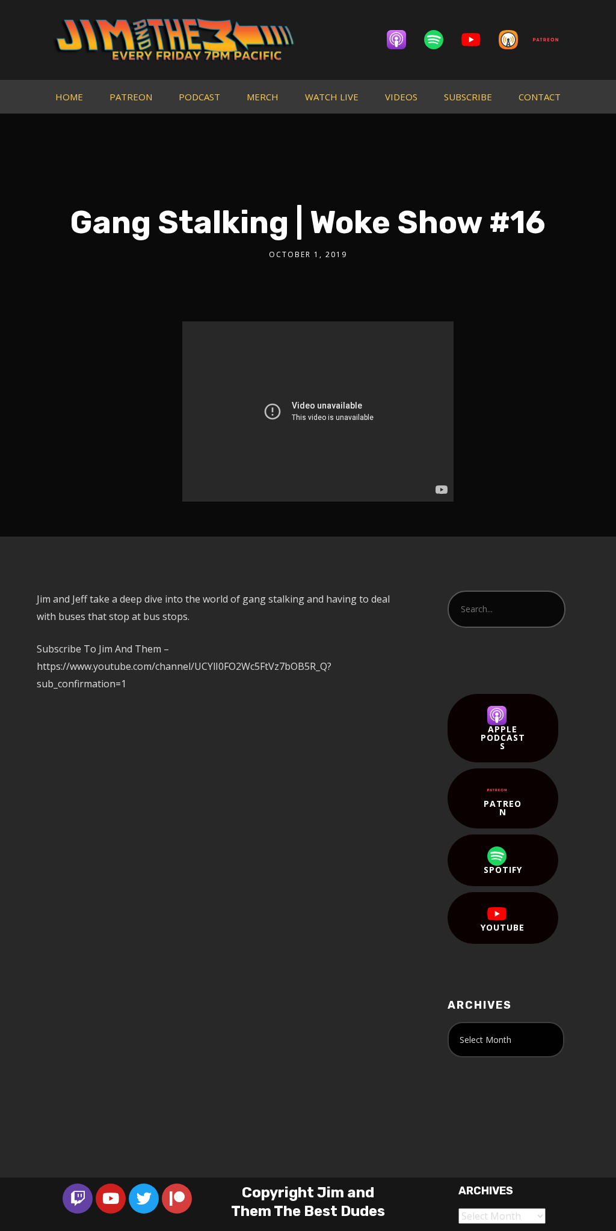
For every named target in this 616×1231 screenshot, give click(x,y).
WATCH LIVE (332, 97)
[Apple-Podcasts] (402, 39)
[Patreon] (551, 39)
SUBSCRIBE (468, 97)
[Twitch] (78, 1199)
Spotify (503, 869)
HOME (69, 97)
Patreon (503, 808)
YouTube (503, 927)
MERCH (263, 97)
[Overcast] (514, 39)
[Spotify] (439, 39)
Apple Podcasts (503, 737)
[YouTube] (477, 39)
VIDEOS (401, 97)
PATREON (130, 97)
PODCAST (199, 97)
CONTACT (540, 97)
